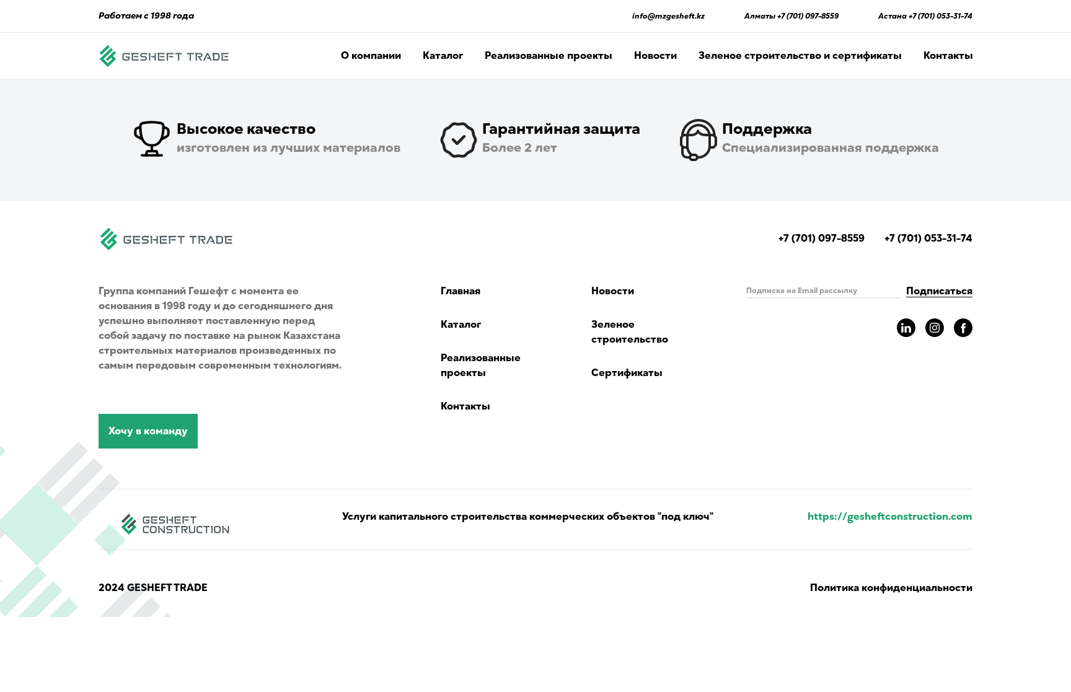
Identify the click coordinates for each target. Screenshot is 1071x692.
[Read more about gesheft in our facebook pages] (963, 327)
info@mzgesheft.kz (668, 16)
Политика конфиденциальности (891, 588)
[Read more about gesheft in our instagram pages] (934, 327)
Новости (655, 56)
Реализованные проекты (548, 56)
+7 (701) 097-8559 (808, 16)
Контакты (948, 56)
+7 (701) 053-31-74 (940, 16)
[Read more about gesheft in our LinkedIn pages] (906, 327)
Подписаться (939, 291)
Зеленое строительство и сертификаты (800, 56)
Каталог (443, 56)
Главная (460, 291)
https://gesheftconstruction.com (890, 516)
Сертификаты (627, 373)
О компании (371, 56)
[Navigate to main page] (164, 56)
